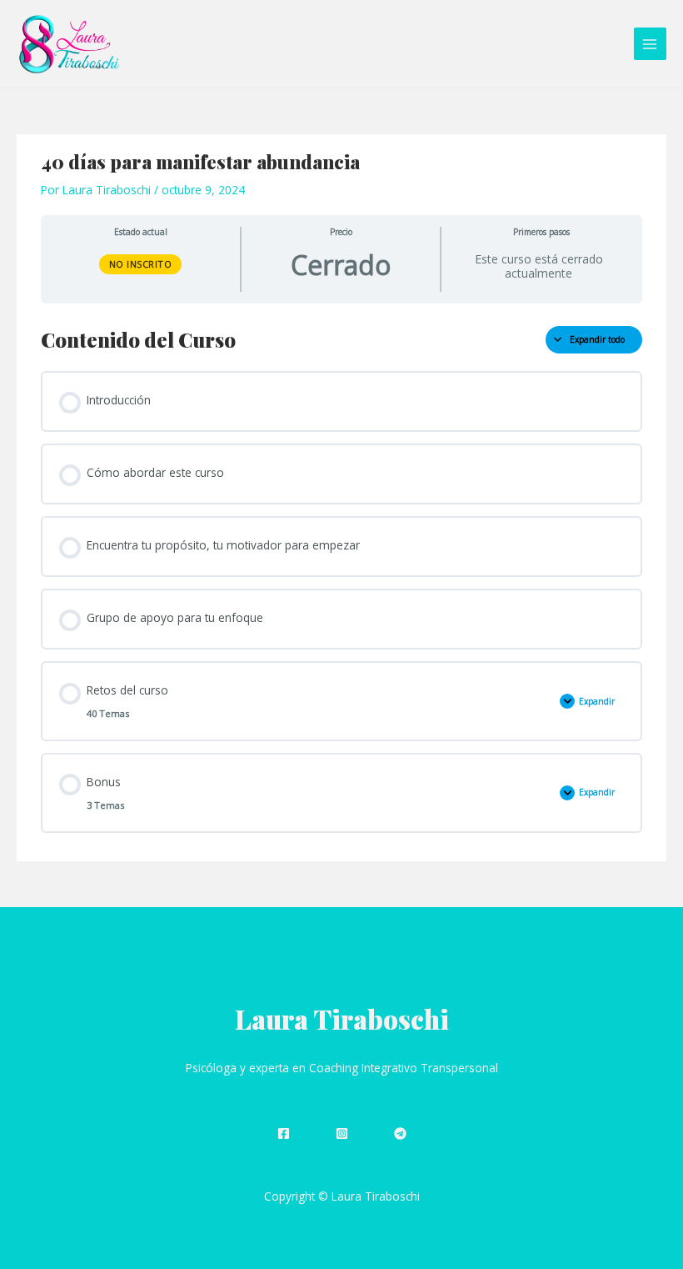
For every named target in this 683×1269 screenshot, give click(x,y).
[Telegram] (400, 1133)
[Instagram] (342, 1133)
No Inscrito (140, 264)
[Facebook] (283, 1133)
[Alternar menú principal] (650, 44)
